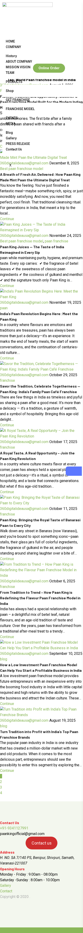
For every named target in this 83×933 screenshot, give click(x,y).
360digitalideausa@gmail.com (24, 235)
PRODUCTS (14, 82)
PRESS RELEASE (18, 144)
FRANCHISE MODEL (20, 109)
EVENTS (12, 118)
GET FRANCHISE (18, 100)
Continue (7, 219)
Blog (9, 132)
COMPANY (13, 47)
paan (4, 308)
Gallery (11, 138)
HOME (10, 41)
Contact (6, 891)
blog (3, 659)
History (11, 56)
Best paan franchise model (21, 241)
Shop (10, 91)
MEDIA (10, 123)
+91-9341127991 (14, 828)
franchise (7, 380)
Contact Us (14, 149)
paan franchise (56, 241)
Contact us (42, 843)
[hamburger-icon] (75, 40)
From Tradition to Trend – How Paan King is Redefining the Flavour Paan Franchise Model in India (40, 598)
